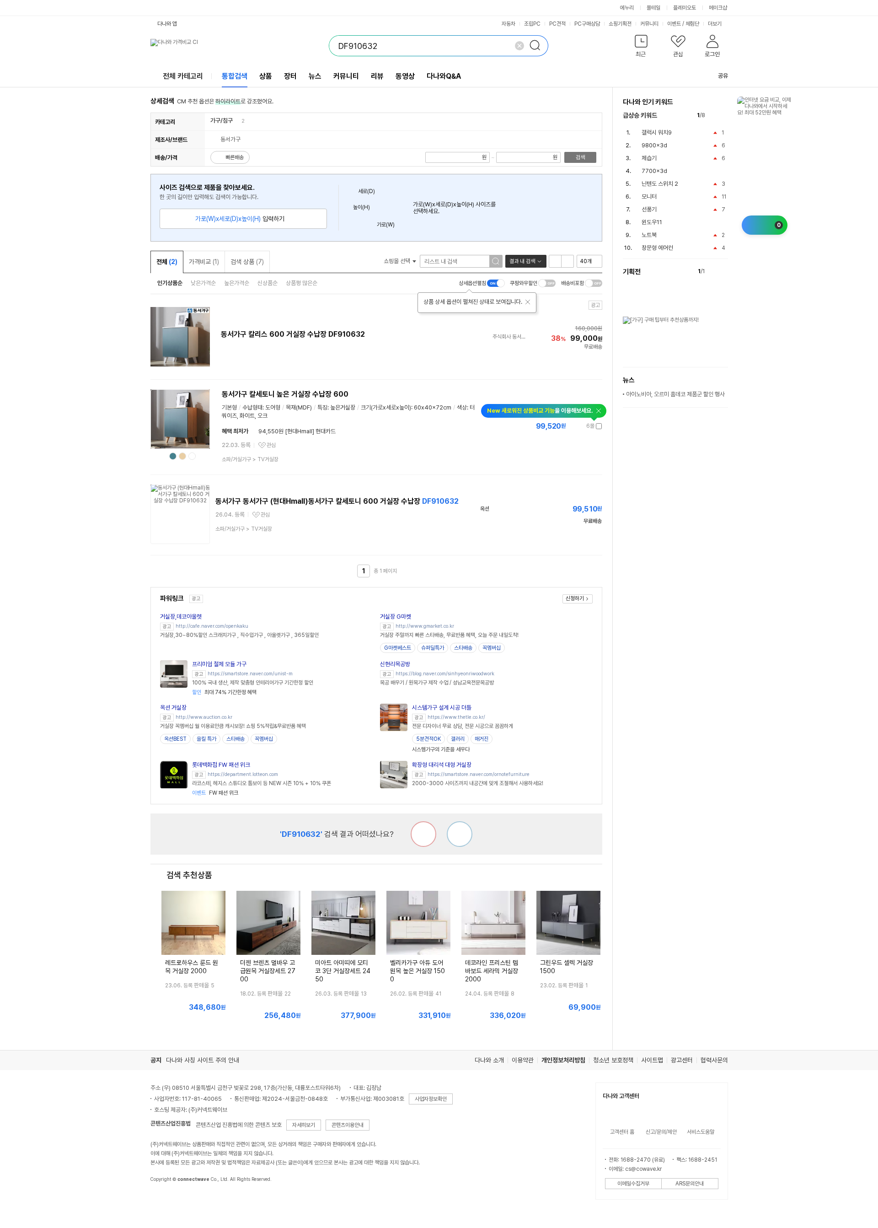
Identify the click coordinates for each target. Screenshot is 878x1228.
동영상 (405, 76)
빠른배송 (234, 157)
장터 (290, 76)
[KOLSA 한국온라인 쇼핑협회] (166, 1200)
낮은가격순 (203, 283)
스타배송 (463, 648)
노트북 (649, 235)
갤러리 (458, 739)
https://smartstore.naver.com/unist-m (250, 674)
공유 (723, 75)
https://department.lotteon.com (243, 774)
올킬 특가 (206, 739)
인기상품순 (169, 283)
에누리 (627, 8)
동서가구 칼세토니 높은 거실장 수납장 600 (285, 394)
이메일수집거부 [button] (633, 1183)
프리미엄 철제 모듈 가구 (219, 664)
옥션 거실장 (173, 707)
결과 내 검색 (522, 261)
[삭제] (519, 45)
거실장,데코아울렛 (181, 616)
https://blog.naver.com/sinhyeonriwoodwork (445, 674)
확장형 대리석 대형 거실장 (441, 764)
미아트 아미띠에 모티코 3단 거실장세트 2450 (342, 971)
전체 (166, 261)
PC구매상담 (587, 24)
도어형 (272, 407)
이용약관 (523, 1060)
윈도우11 (652, 222)
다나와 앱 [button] (167, 24)
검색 (580, 157)
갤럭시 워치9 (657, 132)
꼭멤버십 (491, 648)
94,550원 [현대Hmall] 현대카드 (297, 431)
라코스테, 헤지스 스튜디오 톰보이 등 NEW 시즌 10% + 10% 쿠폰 (261, 783)
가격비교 (204, 261)
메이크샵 (718, 8)
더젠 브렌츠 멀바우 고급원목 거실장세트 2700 (267, 971)
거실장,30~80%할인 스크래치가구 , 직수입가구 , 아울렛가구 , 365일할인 (239, 635)
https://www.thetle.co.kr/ (456, 717)
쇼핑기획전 (620, 24)
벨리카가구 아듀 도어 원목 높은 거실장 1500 (417, 971)
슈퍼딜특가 (432, 648)
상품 (265, 76)
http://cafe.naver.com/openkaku (212, 626)
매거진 (481, 739)
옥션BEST (175, 739)
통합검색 (234, 76)
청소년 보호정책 (613, 1060)
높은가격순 (236, 283)
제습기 (649, 158)
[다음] (723, 115)
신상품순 (267, 283)
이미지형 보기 (567, 261)
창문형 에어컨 (657, 247)
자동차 (508, 24)
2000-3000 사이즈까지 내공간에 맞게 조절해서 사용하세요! (477, 783)
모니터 (649, 196)
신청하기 (575, 598)
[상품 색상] (173, 456)
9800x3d (654, 145)
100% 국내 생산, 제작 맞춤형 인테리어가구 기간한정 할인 (252, 682)
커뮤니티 (649, 24)
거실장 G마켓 (395, 616)
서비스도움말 (700, 1132)
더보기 (715, 24)
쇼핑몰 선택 (398, 261)
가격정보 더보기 (570, 426)
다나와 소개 (489, 1060)
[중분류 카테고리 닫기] (237, 121)
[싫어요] (423, 834)
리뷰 (377, 76)
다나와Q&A (444, 76)
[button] (641, 47)
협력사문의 (714, 1060)
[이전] (714, 115)
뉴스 (315, 76)
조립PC (532, 24)
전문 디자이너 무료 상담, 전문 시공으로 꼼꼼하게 (462, 726)
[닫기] (527, 302)
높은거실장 (342, 407)
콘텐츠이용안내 (348, 1125)
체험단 (692, 24)
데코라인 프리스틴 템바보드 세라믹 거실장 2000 (491, 971)
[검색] (538, 46)
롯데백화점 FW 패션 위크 (221, 764)
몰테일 (653, 8)
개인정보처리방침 (563, 1060)
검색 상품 (247, 261)
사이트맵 (652, 1060)
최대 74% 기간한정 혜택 (224, 692)
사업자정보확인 (431, 1099)
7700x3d (654, 170)
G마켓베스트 (397, 648)
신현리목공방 (395, 664)
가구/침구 (221, 120)
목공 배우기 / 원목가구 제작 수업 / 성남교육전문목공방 (437, 682)
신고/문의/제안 (661, 1132)
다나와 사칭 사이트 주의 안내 (202, 1060)
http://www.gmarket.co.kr (425, 626)
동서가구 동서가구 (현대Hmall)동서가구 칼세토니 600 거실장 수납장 (337, 501)
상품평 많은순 (301, 283)
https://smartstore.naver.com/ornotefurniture (479, 774)
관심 (271, 445)
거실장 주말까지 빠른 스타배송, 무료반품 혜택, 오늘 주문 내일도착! (449, 635)
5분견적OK (428, 739)
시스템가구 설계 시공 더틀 (441, 707)
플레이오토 (684, 8)
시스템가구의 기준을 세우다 (441, 749)
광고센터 (682, 1060)
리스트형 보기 (555, 261)
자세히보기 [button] (303, 1125)
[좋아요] (459, 834)
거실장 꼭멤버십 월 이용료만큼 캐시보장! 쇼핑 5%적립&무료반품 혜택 (233, 726)
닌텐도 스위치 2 (660, 183)
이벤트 (674, 24)
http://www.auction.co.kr (204, 717)
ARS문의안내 (689, 1183)
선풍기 (649, 209)
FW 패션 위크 (215, 793)
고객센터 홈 (622, 1132)
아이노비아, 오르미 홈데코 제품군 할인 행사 (675, 394)
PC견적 (557, 24)
